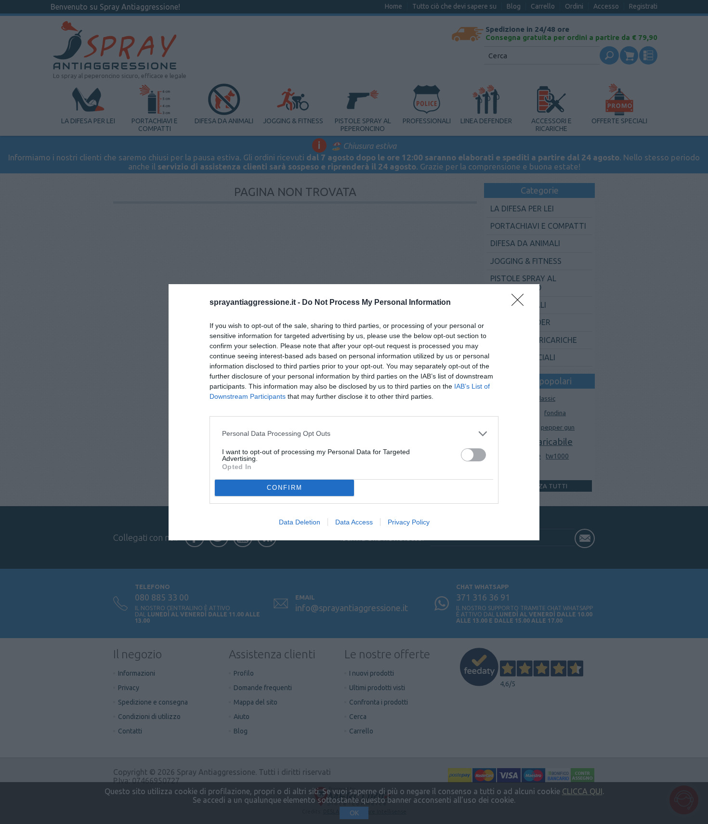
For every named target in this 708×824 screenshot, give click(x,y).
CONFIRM (284, 487)
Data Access (354, 522)
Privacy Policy (409, 522)
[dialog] (354, 412)
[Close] (520, 303)
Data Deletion (299, 522)
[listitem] (354, 434)
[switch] (473, 454)
